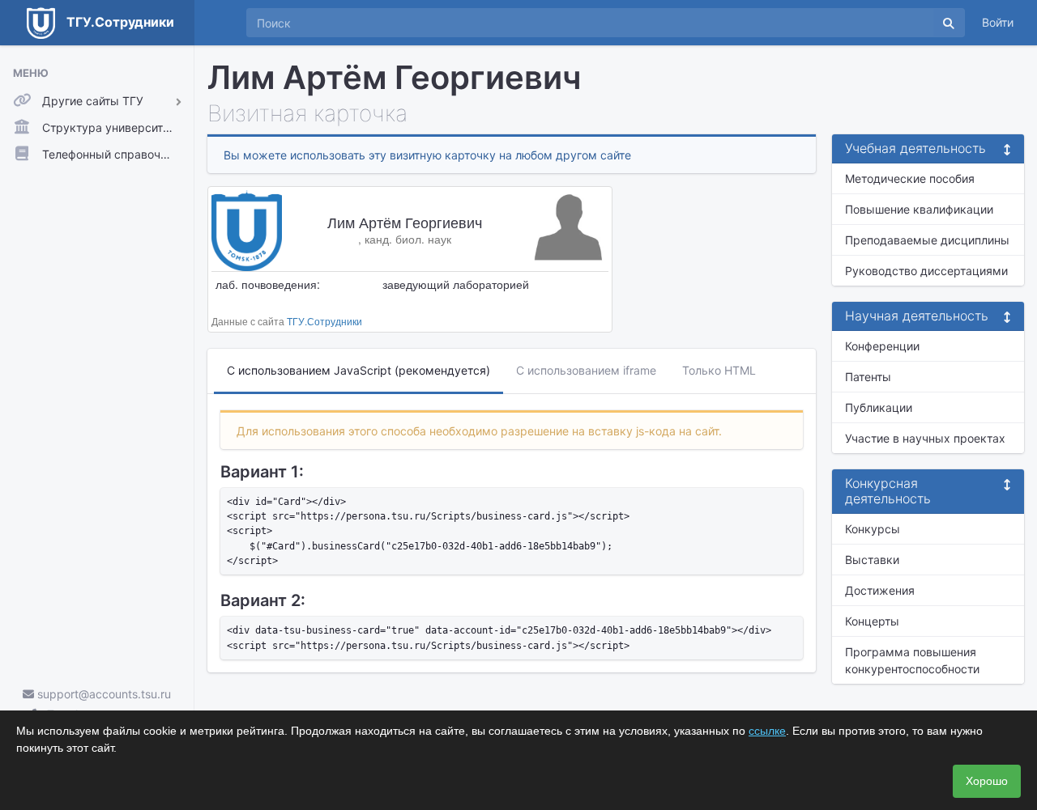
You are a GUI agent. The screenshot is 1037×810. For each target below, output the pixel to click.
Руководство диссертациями (926, 271)
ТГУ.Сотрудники (324, 321)
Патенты (868, 377)
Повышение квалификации (919, 209)
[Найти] (948, 22)
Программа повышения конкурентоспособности (912, 660)
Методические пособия (910, 178)
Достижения (880, 590)
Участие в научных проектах (925, 438)
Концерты (872, 621)
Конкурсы (872, 529)
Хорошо (987, 780)
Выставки (872, 559)
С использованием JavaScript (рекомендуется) (358, 370)
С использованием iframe (586, 370)
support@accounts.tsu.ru (102, 694)
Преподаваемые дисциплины (927, 240)
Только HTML (719, 370)
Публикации (878, 407)
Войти (998, 22)
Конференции (882, 346)
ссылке (767, 730)
